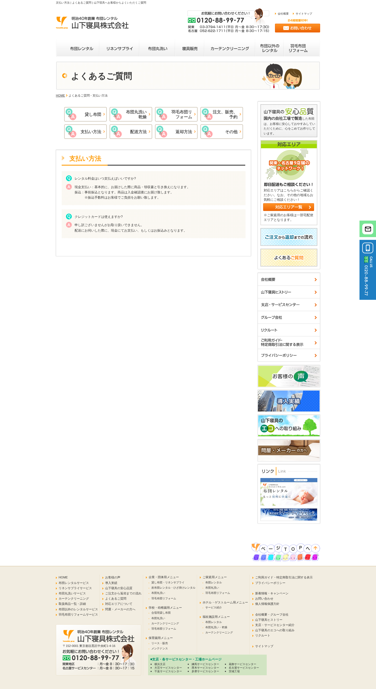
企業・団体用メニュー (164, 577)
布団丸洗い (158, 592)
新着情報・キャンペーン (271, 593)
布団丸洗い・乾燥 (216, 627)
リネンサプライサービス (75, 588)
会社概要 (283, 13)
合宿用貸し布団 (161, 612)
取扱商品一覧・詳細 (72, 603)
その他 (231, 131)
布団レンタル (213, 582)
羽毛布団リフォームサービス (78, 614)
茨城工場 (234, 671)
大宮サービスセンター (168, 667)
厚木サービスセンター (205, 667)
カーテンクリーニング (74, 598)
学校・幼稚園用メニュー (165, 607)
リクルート (262, 635)
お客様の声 (112, 577)
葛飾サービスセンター (242, 664)
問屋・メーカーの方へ (120, 609)
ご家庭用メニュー (215, 577)
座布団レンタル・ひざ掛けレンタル (173, 587)
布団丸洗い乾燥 (136, 114)
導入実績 (111, 582)
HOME (60, 95)
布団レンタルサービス (74, 582)
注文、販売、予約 (225, 114)
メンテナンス (159, 648)
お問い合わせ (264, 598)
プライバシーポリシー (270, 582)
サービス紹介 (213, 607)
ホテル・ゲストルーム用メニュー (225, 602)
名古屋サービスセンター (244, 667)
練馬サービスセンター (205, 664)
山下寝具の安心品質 (118, 588)
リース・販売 (159, 643)
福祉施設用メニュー (216, 616)
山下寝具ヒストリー (268, 619)
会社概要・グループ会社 (271, 614)
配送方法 (138, 131)
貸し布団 (93, 114)
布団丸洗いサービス (72, 593)
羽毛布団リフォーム (181, 114)
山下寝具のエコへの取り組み (275, 630)
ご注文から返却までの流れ (123, 593)
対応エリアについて (118, 603)
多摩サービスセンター (205, 671)
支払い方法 (91, 131)
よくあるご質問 (115, 598)
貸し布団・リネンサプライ (167, 582)
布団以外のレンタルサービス (78, 609)
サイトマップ (304, 13)
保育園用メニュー (161, 637)
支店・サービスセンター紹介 (275, 625)
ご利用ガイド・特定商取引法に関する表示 (284, 577)
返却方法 (184, 131)
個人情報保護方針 (267, 603)
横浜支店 (159, 664)
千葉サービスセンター (168, 671)
